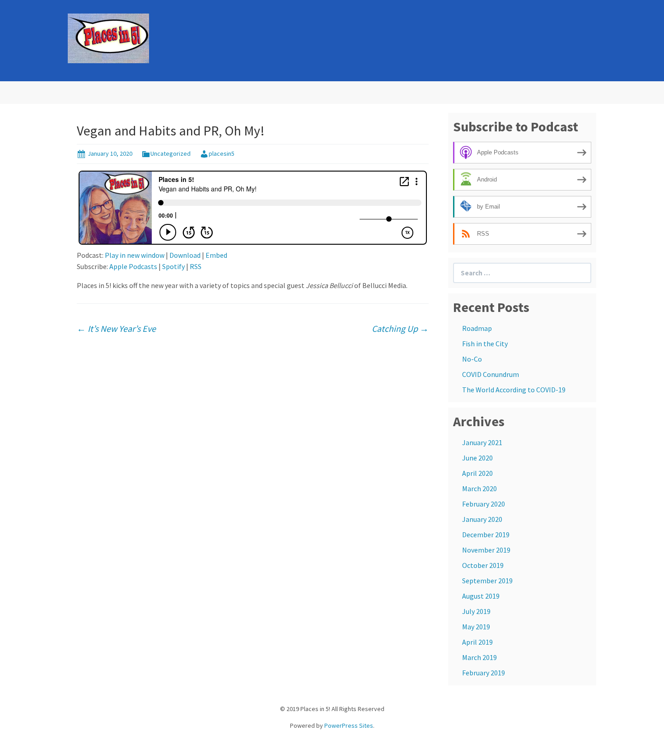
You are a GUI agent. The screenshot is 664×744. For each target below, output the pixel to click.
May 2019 (476, 626)
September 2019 (487, 580)
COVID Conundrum (490, 374)
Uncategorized (170, 153)
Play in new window (134, 255)
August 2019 (481, 595)
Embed (216, 255)
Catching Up (400, 328)
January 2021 (482, 442)
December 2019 (486, 534)
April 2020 (477, 473)
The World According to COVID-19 (514, 389)
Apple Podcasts (133, 266)
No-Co (472, 358)
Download (185, 255)
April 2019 (477, 641)
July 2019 (476, 611)
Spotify (173, 266)
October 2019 (483, 565)
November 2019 (486, 549)
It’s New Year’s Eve (116, 328)
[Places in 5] (108, 37)
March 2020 (479, 488)
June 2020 (477, 457)
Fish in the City (485, 343)
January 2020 (482, 519)
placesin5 (221, 153)
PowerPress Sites (348, 725)
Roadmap (477, 328)
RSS (195, 266)
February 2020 (483, 503)
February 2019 (483, 672)
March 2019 (479, 657)
